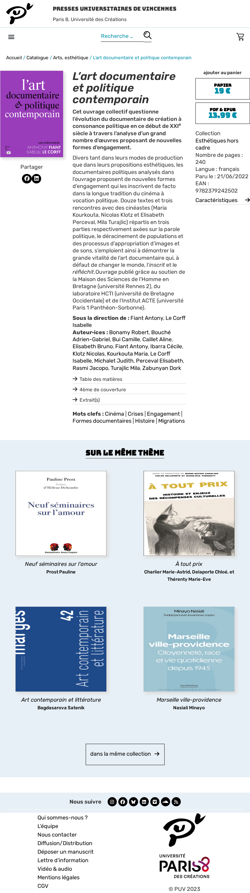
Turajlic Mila (125, 368)
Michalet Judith (114, 360)
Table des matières (101, 379)
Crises (135, 413)
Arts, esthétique (70, 57)
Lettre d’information (63, 860)
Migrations (171, 421)
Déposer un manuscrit (66, 851)
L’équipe (48, 826)
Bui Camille (126, 339)
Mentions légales (59, 877)
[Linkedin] (144, 801)
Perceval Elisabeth (159, 360)
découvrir (58, 561)
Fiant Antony (146, 318)
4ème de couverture (103, 389)
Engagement (163, 413)
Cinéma (114, 413)
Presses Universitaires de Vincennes (115, 8)
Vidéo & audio (55, 869)
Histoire (145, 421)
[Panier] (240, 36)
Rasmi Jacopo (90, 368)
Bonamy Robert (129, 332)
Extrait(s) (90, 400)
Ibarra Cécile (166, 346)
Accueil (14, 57)
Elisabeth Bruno (93, 346)
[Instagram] (112, 801)
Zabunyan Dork (161, 368)
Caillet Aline (157, 339)
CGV (43, 886)
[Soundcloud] (165, 801)
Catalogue (37, 57)
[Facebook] (122, 801)
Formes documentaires (102, 421)
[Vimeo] (154, 801)
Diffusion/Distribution (65, 843)
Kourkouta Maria (127, 353)
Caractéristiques (216, 200)
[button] (11, 36)
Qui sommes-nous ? (63, 817)
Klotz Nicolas (89, 353)
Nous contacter (57, 834)
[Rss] (176, 801)
